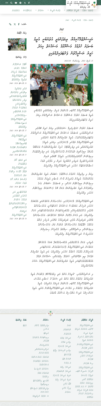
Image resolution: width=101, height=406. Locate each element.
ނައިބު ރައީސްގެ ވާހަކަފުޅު (62, 375)
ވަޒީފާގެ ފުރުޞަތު (87, 375)
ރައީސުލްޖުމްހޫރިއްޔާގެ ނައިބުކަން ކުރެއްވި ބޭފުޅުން (85, 356)
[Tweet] (14, 24)
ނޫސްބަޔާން (67, 329)
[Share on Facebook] (19, 24)
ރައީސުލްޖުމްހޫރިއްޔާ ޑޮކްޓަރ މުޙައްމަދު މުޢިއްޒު (84, 327)
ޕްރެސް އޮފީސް (54, 10)
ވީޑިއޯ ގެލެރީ (66, 388)
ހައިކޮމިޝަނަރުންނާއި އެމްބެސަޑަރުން (42, 351)
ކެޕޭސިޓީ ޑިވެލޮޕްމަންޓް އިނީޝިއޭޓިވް (41, 383)
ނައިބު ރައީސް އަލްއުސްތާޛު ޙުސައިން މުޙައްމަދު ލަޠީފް (85, 337)
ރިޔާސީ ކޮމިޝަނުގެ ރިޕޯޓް (62, 350)
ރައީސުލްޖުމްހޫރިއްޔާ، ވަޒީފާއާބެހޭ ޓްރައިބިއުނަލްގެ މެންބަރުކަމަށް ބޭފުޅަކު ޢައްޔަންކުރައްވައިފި (18, 143)
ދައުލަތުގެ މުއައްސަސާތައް (40, 357)
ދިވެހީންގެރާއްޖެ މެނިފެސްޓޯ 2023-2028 (39, 390)
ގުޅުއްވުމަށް (15, 10)
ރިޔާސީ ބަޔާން (66, 342)
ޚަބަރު (67, 20)
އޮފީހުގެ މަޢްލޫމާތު (72, 10)
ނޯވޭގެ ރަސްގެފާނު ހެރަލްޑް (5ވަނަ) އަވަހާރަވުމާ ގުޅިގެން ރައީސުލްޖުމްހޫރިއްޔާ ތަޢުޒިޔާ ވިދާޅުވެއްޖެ (18, 72)
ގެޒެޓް (24, 325)
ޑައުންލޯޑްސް (27, 10)
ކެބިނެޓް (46, 333)
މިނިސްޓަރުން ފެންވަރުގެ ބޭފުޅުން (40, 339)
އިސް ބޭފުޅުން (88, 363)
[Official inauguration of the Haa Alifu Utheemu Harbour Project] (17, 44)
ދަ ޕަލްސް (67, 363)
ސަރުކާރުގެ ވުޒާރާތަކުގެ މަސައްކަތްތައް (41, 363)
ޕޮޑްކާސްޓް (67, 355)
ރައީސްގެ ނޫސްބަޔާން (64, 371)
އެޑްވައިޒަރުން (44, 345)
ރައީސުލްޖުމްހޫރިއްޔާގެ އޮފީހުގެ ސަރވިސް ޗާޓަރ (84, 369)
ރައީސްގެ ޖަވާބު (65, 338)
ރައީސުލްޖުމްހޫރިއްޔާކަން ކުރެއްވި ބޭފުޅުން (85, 346)
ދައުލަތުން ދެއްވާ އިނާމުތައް (43, 375)
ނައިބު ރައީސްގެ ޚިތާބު (63, 380)
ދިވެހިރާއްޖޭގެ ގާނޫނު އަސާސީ (42, 327)
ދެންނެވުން (67, 334)
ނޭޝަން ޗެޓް (66, 359)
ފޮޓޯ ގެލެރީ (67, 384)
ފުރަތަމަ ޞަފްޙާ (87, 10)
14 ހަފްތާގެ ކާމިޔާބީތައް (40, 396)
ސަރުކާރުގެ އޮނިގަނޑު (41, 369)
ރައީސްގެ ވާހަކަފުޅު (64, 346)
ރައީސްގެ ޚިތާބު (65, 367)
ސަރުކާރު (40, 10)
